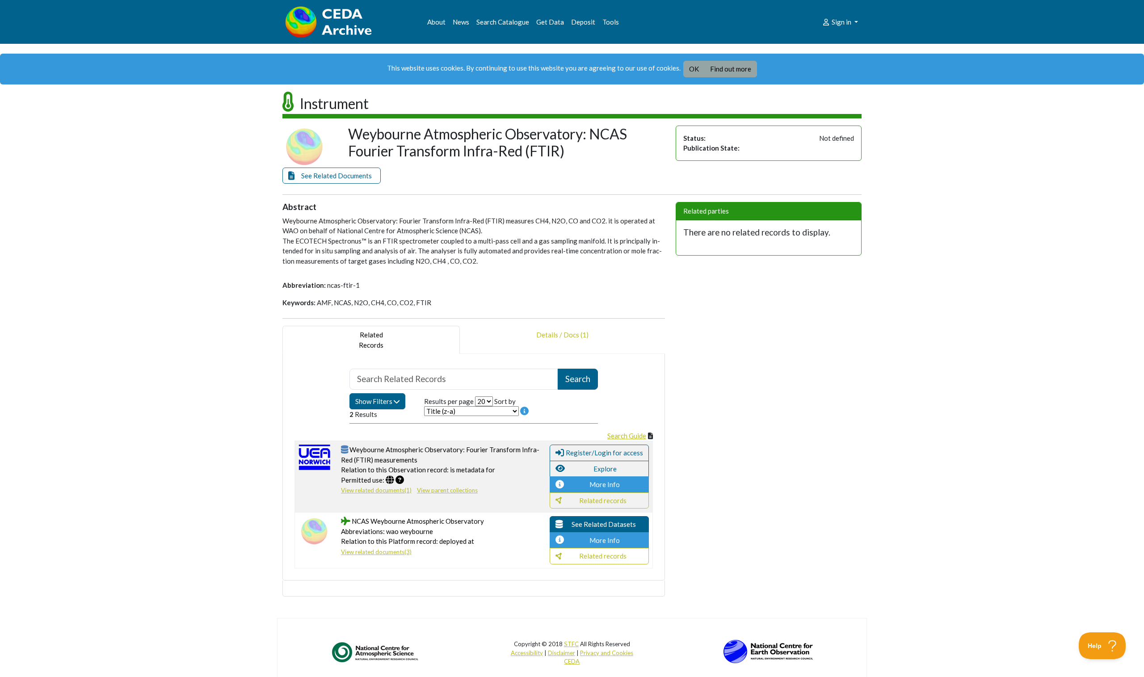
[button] (331, 176)
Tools (610, 22)
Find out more (730, 69)
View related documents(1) (376, 490)
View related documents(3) (376, 551)
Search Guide (626, 436)
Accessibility (527, 652)
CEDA (572, 661)
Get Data (550, 22)
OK (694, 69)
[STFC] (768, 651)
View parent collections (447, 490)
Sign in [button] (841, 22)
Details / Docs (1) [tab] (562, 335)
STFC (571, 644)
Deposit (583, 22)
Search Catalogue (502, 22)
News (461, 22)
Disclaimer (561, 652)
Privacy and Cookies (606, 652)
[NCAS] (376, 652)
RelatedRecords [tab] (371, 340)
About (436, 22)
